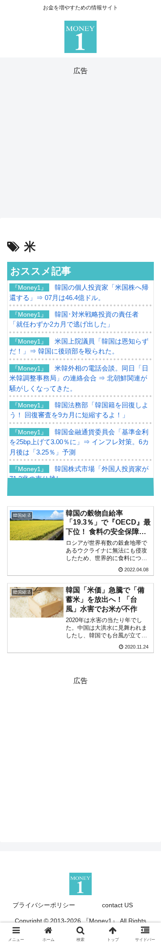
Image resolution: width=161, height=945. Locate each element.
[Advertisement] (80, 140)
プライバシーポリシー (44, 905)
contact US (117, 905)
